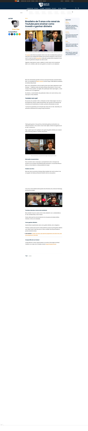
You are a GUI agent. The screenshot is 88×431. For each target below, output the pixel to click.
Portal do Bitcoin (44, 5)
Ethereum (64, 8)
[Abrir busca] (76, 8)
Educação (54, 8)
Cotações (42, 8)
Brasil (26, 18)
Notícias (36, 8)
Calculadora (48, 8)
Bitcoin (59, 8)
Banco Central (40, 81)
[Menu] (78, 8)
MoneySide (38, 58)
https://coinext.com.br (51, 244)
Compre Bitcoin (30, 8)
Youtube (28, 55)
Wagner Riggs (15, 29)
